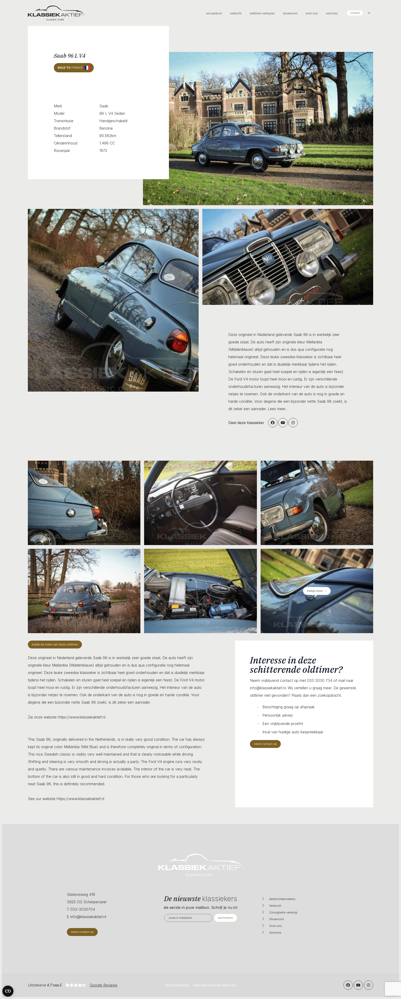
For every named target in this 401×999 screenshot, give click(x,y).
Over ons (275, 926)
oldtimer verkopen (262, 13)
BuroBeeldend (177, 985)
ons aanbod (214, 13)
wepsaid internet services (214, 985)
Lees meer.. (277, 408)
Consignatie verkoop (283, 912)
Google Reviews (103, 985)
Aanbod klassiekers (282, 899)
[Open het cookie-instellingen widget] (7, 991)
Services (275, 932)
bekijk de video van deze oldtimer (55, 644)
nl (369, 13)
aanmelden (225, 917)
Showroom (276, 919)
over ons (312, 13)
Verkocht (275, 905)
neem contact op (265, 744)
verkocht (236, 13)
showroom (290, 13)
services (332, 13)
